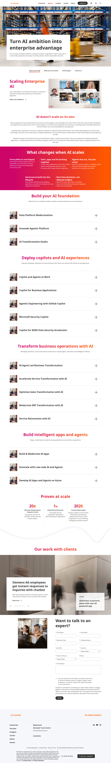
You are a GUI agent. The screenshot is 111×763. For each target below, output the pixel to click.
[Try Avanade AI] (96, 3)
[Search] (100, 3)
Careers (66, 3)
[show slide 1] (15, 606)
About (73, 3)
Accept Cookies (87, 756)
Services (50, 3)
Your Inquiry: (60, 663)
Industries (42, 3)
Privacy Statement (32, 748)
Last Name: (83, 632)
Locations (37, 736)
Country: (82, 648)
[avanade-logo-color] (14, 3)
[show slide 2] (19, 606)
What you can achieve (51, 71)
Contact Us (83, 3)
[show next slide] (28, 606)
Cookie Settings (68, 756)
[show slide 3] (23, 606)
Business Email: (61, 640)
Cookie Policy (43, 748)
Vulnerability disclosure (40, 730)
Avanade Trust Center (42, 728)
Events (12, 742)
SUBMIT (59, 698)
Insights (58, 3)
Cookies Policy (27, 760)
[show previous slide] (11, 606)
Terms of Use (52, 748)
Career (12, 735)
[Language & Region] (92, 3)
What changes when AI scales (55, 152)
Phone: (81, 656)
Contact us (78, 71)
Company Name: (85, 640)
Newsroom (37, 725)
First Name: (60, 632)
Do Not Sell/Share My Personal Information (70, 748)
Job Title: (59, 648)
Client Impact (66, 71)
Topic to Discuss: (61, 656)
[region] (55, 756)
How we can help (34, 71)
